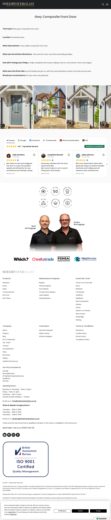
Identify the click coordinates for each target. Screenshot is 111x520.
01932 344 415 (28, 428)
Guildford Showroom (10, 361)
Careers (6, 346)
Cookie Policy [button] (12, 512)
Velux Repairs (44, 295)
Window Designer (45, 336)
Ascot (78, 286)
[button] (22, 140)
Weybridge (80, 317)
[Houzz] (5, 436)
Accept (98, 511)
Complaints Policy (82, 339)
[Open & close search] (103, 4)
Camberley (80, 292)
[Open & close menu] (107, 4)
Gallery (5, 358)
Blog (4, 336)
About (5, 330)
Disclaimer (80, 330)
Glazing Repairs (45, 298)
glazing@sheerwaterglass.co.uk (25, 419)
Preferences (62, 511)
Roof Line (6, 295)
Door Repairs (44, 289)
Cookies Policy (81, 333)
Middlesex (79, 298)
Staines (78, 304)
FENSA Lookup (44, 333)
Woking (78, 320)
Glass (5, 289)
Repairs (42, 283)
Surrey (78, 307)
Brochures (6, 355)
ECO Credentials (9, 339)
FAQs (4, 352)
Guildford (79, 295)
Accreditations (8, 349)
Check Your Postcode (84, 283)
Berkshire (79, 289)
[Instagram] (13, 436)
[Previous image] (3, 125)
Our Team (6, 342)
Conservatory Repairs (47, 292)
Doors (5, 286)
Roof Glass (7, 298)
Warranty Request (46, 330)
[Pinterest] (9, 436)
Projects (6, 333)
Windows (6, 283)
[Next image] (107, 125)
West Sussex (80, 314)
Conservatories (8, 292)
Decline (80, 511)
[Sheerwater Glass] (51, 4)
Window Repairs (45, 286)
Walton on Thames (83, 310)
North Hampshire (82, 301)
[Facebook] (18, 436)
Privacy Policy (81, 336)
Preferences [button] (13, 514)
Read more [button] (11, 174)
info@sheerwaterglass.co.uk (24, 401)
